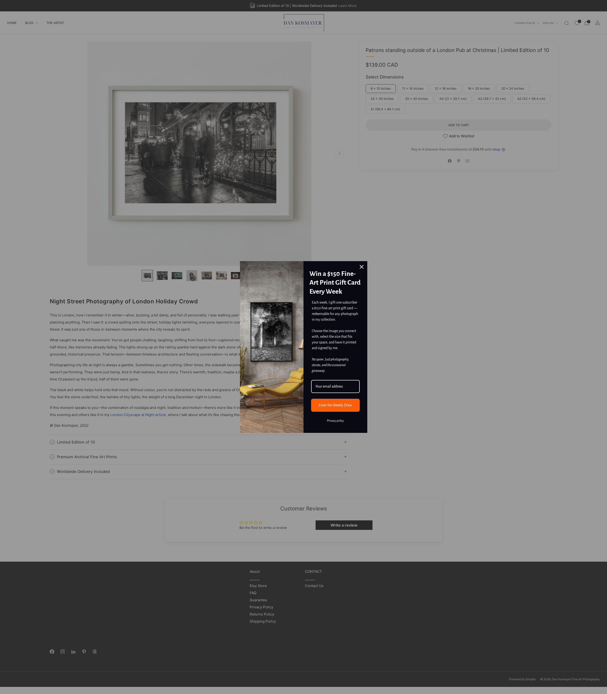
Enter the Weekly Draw (335, 405)
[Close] (361, 267)
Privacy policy (335, 420)
